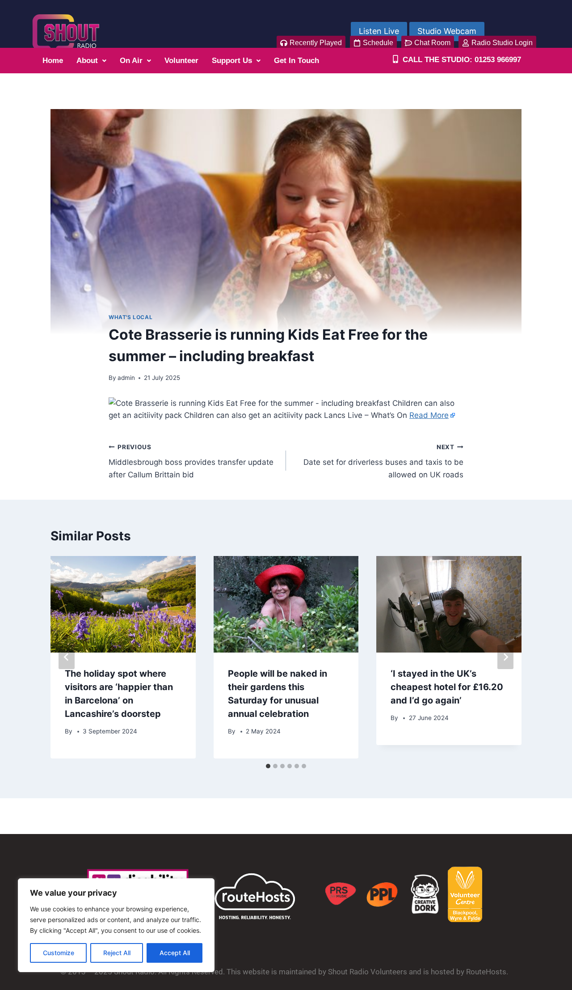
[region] (116, 925)
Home (52, 60)
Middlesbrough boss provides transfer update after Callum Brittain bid (191, 461)
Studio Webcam (446, 31)
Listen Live (379, 31)
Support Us (232, 60)
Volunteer (181, 60)
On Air (131, 60)
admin (126, 377)
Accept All (175, 952)
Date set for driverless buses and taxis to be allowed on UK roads (383, 461)
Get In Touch (296, 60)
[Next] (505, 657)
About (87, 60)
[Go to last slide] (67, 657)
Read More (429, 415)
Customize (58, 952)
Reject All (116, 952)
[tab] (268, 766)
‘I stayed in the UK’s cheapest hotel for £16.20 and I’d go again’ (447, 687)
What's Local (130, 317)
